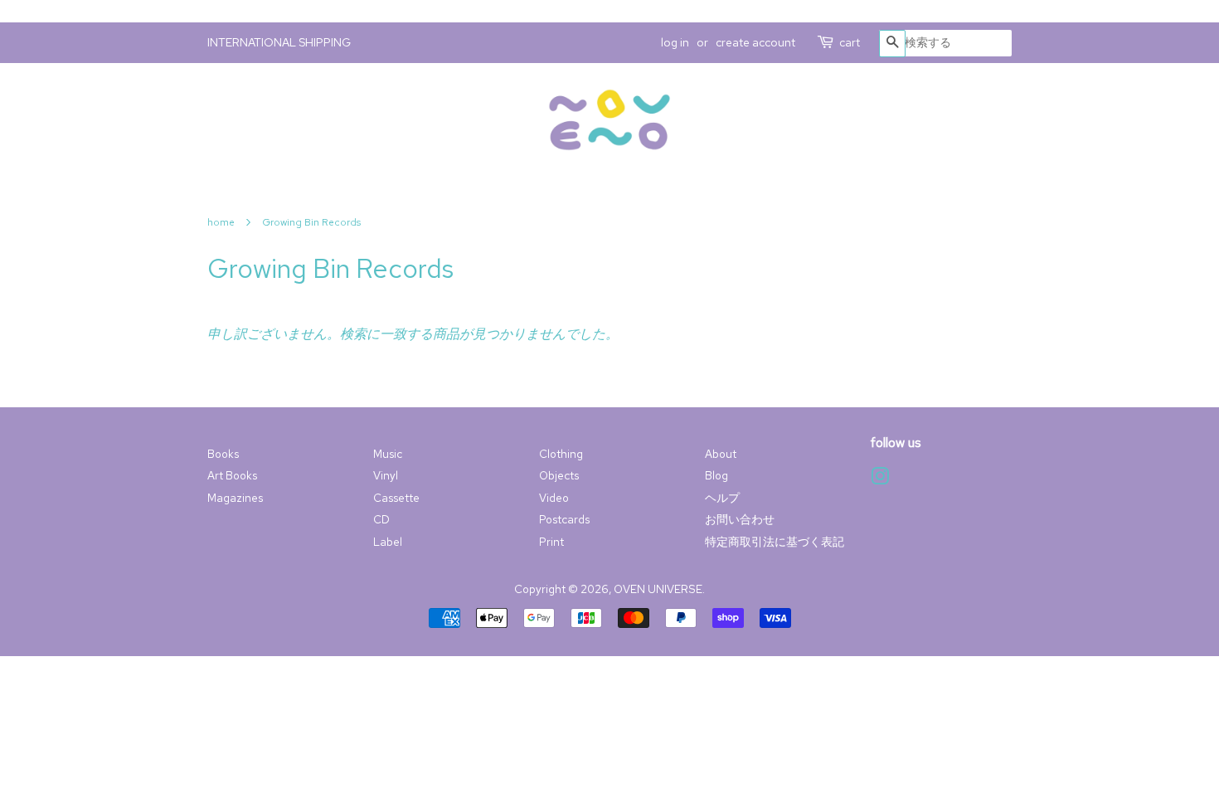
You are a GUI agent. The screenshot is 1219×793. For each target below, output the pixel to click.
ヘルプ (722, 497)
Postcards (564, 519)
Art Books (232, 475)
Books (223, 453)
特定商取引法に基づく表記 (774, 541)
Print (551, 541)
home (221, 222)
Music (387, 453)
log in (675, 42)
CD (381, 519)
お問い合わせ (740, 519)
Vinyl (385, 475)
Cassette (396, 497)
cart (849, 42)
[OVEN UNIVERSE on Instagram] (880, 479)
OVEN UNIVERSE (658, 588)
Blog (716, 475)
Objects (559, 475)
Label (387, 541)
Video (554, 497)
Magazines (235, 497)
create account (755, 42)
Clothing (561, 453)
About (720, 453)
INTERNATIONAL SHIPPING (279, 42)
